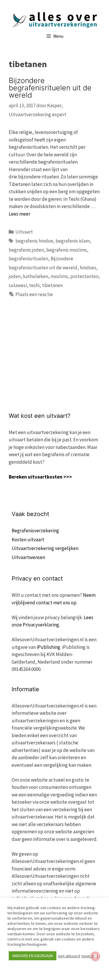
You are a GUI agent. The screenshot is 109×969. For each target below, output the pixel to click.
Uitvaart (24, 232)
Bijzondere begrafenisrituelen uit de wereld (50, 87)
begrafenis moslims (66, 250)
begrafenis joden (26, 250)
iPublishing (48, 647)
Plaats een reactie (34, 294)
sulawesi (18, 285)
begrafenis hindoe (34, 241)
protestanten (84, 276)
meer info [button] (89, 956)
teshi (34, 285)
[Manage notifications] (95, 956)
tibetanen (52, 285)
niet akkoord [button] (69, 956)
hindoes (88, 267)
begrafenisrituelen (28, 258)
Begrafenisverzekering (35, 530)
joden (15, 276)
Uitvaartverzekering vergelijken (45, 548)
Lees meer (19, 214)
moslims (59, 276)
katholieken (35, 276)
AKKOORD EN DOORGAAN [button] (32, 955)
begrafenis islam (73, 241)
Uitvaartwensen (28, 557)
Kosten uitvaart (28, 539)
